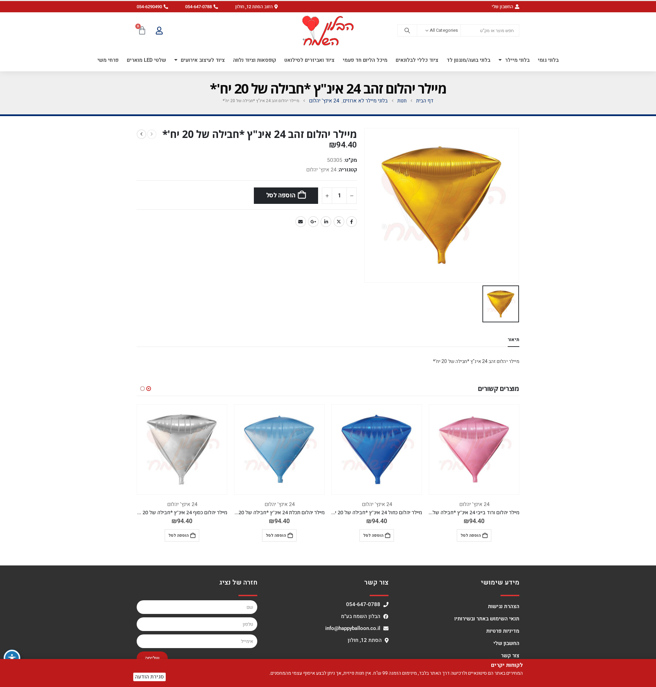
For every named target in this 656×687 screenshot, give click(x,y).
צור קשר (510, 656)
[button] (256, 6)
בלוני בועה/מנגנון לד (468, 60)
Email (300, 221)
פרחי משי (108, 60)
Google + (313, 221)
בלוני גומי (548, 60)
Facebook (351, 221)
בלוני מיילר (517, 60)
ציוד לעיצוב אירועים (203, 60)
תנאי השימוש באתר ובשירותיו (486, 619)
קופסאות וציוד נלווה (254, 60)
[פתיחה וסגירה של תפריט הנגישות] (12, 658)
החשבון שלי (506, 643)
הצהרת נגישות (503, 606)
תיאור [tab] (513, 339)
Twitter (338, 221)
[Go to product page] (474, 449)
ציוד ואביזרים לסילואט (309, 60)
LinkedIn (325, 221)
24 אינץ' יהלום (321, 169)
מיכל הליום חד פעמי (365, 60)
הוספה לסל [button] (471, 535)
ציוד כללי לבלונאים (417, 60)
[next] (141, 134)
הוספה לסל (281, 195)
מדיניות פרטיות (502, 631)
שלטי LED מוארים (146, 60)
